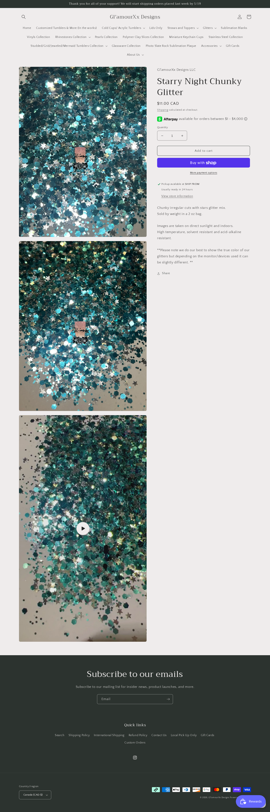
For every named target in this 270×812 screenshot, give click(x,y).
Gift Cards (207, 735)
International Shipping (109, 735)
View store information (177, 196)
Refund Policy (138, 735)
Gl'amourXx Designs (219, 797)
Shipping (162, 110)
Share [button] (166, 273)
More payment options (203, 173)
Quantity (162, 127)
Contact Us (159, 735)
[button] (23, 16)
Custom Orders (135, 742)
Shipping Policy (79, 735)
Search (60, 735)
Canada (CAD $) (33, 794)
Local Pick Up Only (184, 735)
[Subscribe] (168, 699)
